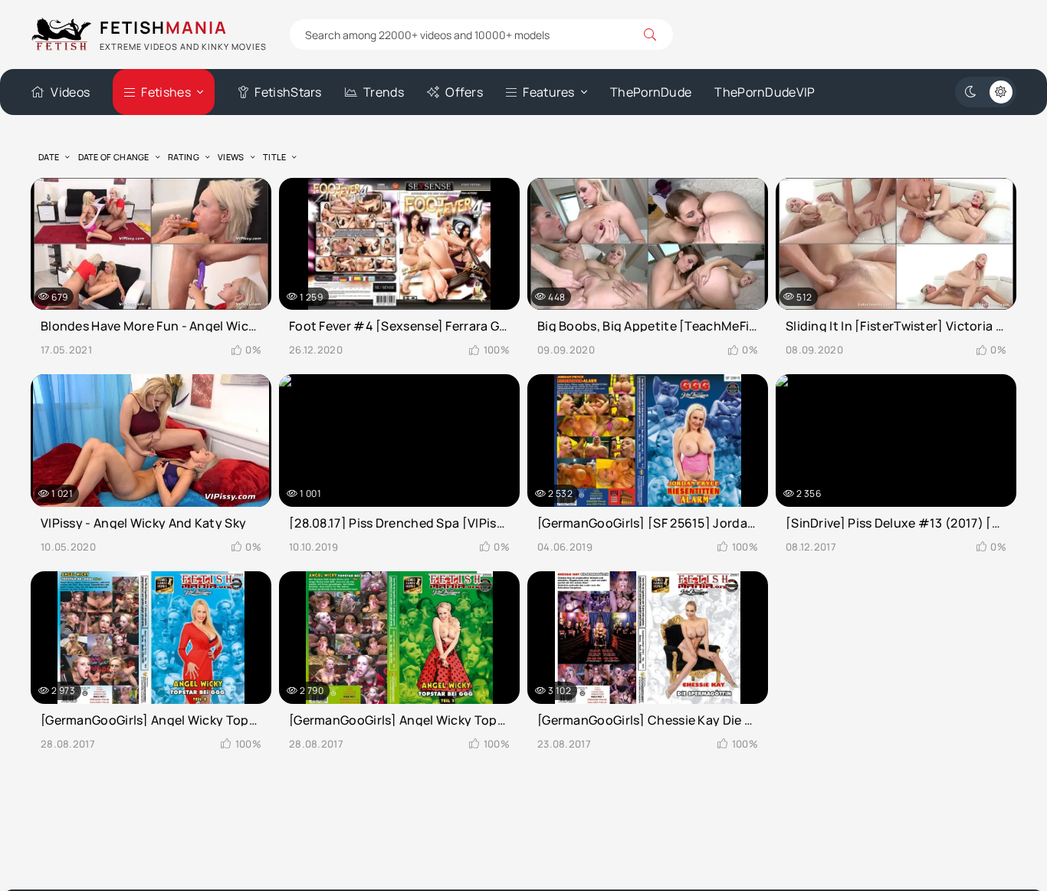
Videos (70, 92)
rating (183, 157)
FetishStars (287, 92)
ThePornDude (650, 92)
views (231, 157)
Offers (464, 92)
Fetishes (165, 92)
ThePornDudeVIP (764, 92)
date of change (113, 157)
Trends (383, 92)
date (48, 157)
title (275, 157)
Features (548, 92)
